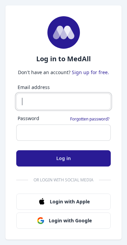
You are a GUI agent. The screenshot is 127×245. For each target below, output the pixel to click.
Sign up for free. (90, 72)
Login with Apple (70, 201)
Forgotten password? (89, 119)
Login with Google (70, 220)
